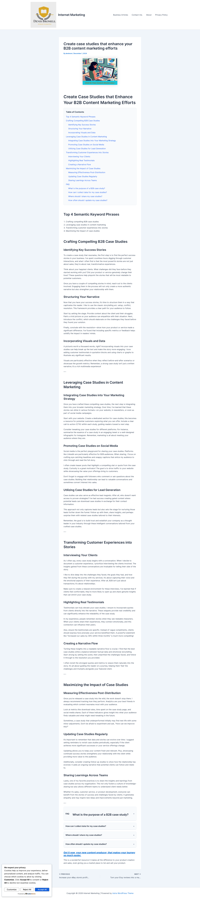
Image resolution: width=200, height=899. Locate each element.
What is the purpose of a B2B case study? (86, 188)
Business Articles (120, 15)
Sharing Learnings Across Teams (82, 180)
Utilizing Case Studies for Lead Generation (87, 148)
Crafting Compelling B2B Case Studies (83, 120)
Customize (11, 889)
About (149, 15)
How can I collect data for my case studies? (87, 192)
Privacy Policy (161, 15)
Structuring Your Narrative (79, 128)
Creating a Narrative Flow (79, 164)
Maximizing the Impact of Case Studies (83, 168)
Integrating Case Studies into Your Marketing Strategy (92, 140)
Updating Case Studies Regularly (82, 176)
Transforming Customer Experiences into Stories (87, 152)
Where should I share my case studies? (85, 196)
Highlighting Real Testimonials (81, 160)
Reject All (27, 889)
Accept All (42, 889)
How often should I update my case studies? (87, 200)
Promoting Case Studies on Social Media (86, 144)
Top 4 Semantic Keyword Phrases (80, 116)
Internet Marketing (71, 15)
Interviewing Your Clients (79, 156)
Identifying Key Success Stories (82, 124)
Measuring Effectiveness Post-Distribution (86, 172)
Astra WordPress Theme (122, 893)
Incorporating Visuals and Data (81, 132)
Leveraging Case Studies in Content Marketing (86, 136)
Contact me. (137, 15)
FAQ (67, 184)
